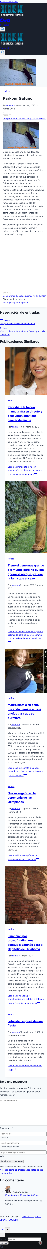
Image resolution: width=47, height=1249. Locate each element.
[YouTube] (8, 21)
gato (10, 302)
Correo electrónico (9, 1146)
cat (5, 302)
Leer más (25, 471)
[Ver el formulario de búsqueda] (2, 29)
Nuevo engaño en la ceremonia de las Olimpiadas (22, 798)
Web (2, 1156)
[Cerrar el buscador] (2, 1235)
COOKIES (13, 1220)
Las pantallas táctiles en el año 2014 (17, 322)
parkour (25, 302)
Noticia (6, 91)
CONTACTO (28, 1216)
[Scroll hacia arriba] (2, 1230)
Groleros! (4, 25)
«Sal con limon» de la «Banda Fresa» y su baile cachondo (22, 331)
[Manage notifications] (40, 1243)
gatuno (17, 302)
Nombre (5, 1137)
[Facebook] (2, 21)
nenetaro (10, 105)
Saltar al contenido (9, 1)
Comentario (6, 1128)
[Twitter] (5, 21)
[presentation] (26, 371)
